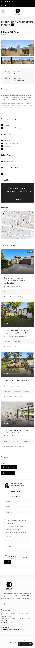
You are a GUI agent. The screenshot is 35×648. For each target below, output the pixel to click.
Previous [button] (6, 50)
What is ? (8, 546)
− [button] (3, 216)
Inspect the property (11, 523)
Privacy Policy (10, 642)
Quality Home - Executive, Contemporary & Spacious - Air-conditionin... (15, 280)
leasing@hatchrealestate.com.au (18, 494)
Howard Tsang (9, 297)
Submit (7, 562)
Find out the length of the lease (14, 526)
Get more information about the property (17, 520)
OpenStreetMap (25, 238)
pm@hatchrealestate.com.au (17, 485)
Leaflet (15, 238)
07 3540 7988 (6, 2)
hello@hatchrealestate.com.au (21, 2)
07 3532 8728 (17, 488)
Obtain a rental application (13, 529)
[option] (17, 48)
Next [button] (29, 50)
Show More (17, 113)
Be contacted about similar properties (16, 532)
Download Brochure (9, 467)
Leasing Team (15, 491)
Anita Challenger (19, 297)
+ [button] (3, 213)
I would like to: (8, 516)
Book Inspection (8, 473)
